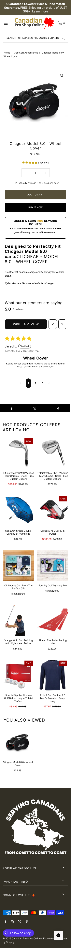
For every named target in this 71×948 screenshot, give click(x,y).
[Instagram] (12, 922)
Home (7, 52)
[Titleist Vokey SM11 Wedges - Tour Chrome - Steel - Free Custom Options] (52, 452)
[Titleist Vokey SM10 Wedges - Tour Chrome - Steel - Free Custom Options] (18, 452)
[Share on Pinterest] (58, 408)
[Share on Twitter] (35, 408)
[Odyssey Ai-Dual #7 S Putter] (52, 510)
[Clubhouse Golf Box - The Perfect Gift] (18, 565)
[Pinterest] (27, 922)
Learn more (40, 11)
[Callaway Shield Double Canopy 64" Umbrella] (18, 510)
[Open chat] (58, 935)
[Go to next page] (50, 383)
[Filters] (53, 324)
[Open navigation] (8, 23)
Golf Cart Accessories (26, 52)
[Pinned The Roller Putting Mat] (52, 620)
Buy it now (35, 207)
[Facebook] (5, 922)
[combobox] (35, 38)
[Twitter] (19, 922)
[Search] (63, 38)
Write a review (26, 324)
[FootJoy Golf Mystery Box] (52, 565)
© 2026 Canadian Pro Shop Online (22, 938)
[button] (30, 162)
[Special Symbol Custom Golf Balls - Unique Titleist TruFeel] (18, 675)
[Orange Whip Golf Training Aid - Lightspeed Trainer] (18, 620)
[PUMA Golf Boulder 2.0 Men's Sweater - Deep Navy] (52, 675)
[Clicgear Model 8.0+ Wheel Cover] (18, 742)
